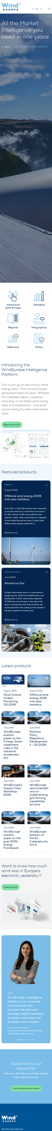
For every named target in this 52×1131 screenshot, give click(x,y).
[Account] (41, 9)
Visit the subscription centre (26, 1088)
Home (7, 46)
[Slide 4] (33, 1039)
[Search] (33, 9)
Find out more (10, 887)
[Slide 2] (24, 1039)
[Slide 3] (28, 1039)
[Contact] (37, 9)
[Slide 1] (19, 1039)
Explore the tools (12, 424)
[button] (49, 9)
